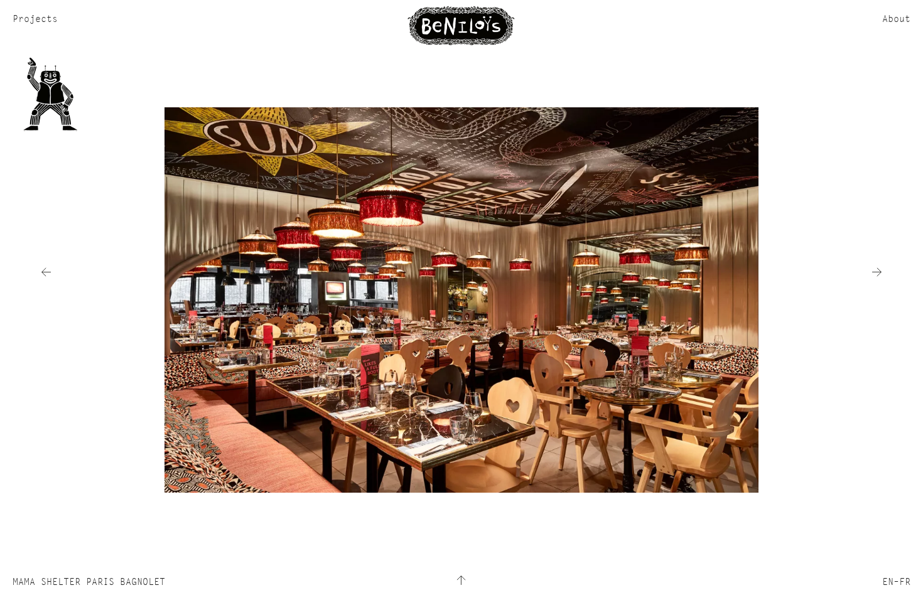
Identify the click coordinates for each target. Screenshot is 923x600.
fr (904, 581)
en (887, 581)
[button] (46, 272)
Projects (35, 18)
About (896, 18)
